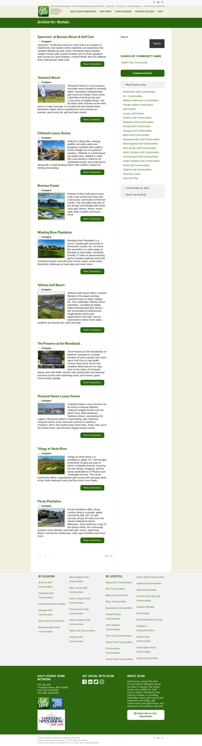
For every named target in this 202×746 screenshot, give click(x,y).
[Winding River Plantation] (51, 257)
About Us (110, 6)
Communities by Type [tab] (137, 187)
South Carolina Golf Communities (141, 161)
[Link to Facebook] (154, 2)
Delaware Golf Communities (138, 122)
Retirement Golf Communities (139, 91)
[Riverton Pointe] (51, 219)
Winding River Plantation (55, 232)
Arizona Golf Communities (137, 117)
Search (124, 37)
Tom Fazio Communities (119, 635)
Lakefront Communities (148, 583)
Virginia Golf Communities (137, 169)
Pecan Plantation (49, 501)
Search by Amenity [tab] (136, 194)
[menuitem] (77, 6)
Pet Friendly (142, 613)
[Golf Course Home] (50, 12)
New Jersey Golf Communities (139, 148)
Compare (46, 41)
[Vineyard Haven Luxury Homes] (51, 414)
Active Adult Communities (150, 577)
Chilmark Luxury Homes (54, 133)
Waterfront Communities (119, 582)
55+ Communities (132, 96)
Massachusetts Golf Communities (141, 139)
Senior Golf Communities (119, 659)
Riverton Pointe (48, 186)
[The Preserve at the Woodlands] (51, 368)
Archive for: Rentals (53, 22)
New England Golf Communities (140, 143)
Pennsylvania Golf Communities (140, 156)
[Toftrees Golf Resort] (51, 318)
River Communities (116, 601)
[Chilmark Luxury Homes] (51, 160)
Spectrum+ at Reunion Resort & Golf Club (66, 37)
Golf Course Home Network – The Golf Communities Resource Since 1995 (77, 6)
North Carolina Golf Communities (141, 152)
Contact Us (121, 6)
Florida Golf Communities (137, 126)
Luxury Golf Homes (133, 113)
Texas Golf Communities (136, 165)
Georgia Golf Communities (137, 130)
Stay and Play (130, 178)
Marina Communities (117, 595)
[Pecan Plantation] (51, 526)
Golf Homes (129, 109)
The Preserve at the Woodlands (59, 343)
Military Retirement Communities (141, 100)
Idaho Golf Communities (136, 135)
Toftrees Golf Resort (51, 285)
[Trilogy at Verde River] (51, 473)
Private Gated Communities (138, 104)
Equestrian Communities (119, 607)
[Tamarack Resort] (51, 102)
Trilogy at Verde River (52, 449)
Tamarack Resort (49, 77)
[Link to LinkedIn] (158, 2)
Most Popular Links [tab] (136, 84)
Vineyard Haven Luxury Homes (59, 396)
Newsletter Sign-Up (135, 6)
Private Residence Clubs (149, 619)
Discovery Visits (131, 174)
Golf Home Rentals (146, 589)
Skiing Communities (147, 658)
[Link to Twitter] (162, 2)
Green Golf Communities (119, 642)
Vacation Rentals (145, 606)
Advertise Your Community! (154, 6)
